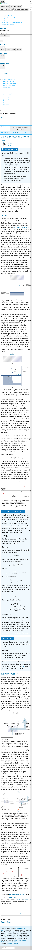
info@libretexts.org (13, 943)
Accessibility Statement (13, 941)
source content (27, 899)
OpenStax (9, 143)
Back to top (4, 908)
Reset (2, 47)
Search (3, 948)
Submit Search (5, 35)
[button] (5, 102)
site (24, 666)
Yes (4, 922)
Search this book (4, 30)
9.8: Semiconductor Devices (16, 894)
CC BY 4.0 (12, 898)
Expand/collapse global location (30, 132)
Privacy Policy (17, 940)
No (9, 922)
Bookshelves (18, 132)
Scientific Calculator (8, 91)
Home (8, 132)
